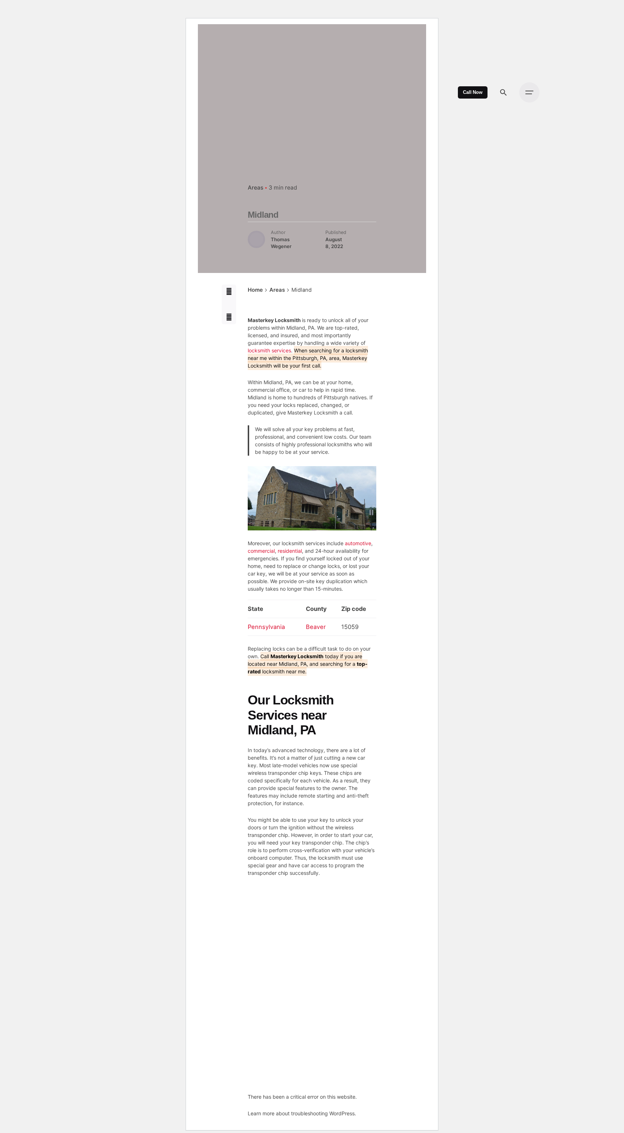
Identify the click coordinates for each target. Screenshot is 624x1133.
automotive (358, 543)
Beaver (316, 626)
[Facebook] (228, 291)
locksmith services (269, 350)
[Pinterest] (228, 317)
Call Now (472, 92)
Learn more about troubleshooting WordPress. (302, 1113)
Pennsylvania (266, 626)
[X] (228, 304)
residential (290, 551)
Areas (255, 187)
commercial (261, 551)
